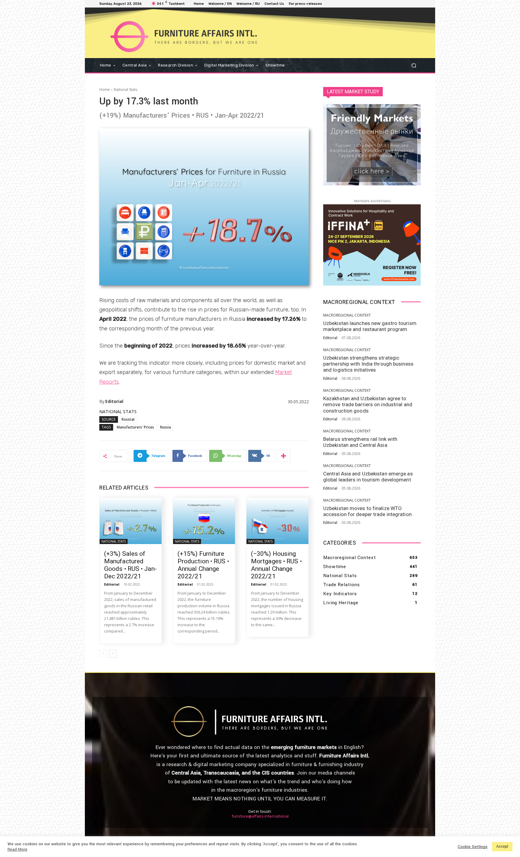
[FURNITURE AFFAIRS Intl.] (215, 36)
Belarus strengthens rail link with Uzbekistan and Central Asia (360, 442)
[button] (414, 65)
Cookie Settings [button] (473, 846)
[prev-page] (103, 653)
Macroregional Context (347, 315)
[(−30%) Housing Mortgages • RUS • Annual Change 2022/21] (277, 521)
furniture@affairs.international (260, 816)
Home (104, 89)
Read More (17, 849)
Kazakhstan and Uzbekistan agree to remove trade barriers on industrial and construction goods (367, 404)
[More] (283, 456)
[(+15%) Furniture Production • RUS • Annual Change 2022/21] (204, 521)
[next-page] (112, 653)
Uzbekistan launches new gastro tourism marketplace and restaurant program (369, 326)
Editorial (114, 401)
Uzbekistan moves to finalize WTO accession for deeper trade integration (367, 511)
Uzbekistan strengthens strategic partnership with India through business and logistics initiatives (368, 364)
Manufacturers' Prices (135, 427)
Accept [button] (502, 846)
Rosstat (128, 419)
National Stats (125, 89)
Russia (165, 427)
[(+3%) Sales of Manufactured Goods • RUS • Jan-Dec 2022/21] (131, 521)
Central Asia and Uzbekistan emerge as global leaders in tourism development (368, 477)
